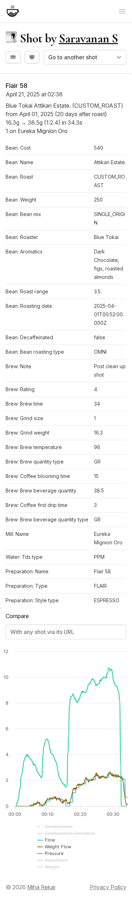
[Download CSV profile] (13, 57)
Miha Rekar (41, 887)
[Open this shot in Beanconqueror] (32, 57)
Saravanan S (88, 38)
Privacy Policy (108, 887)
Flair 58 (16, 85)
